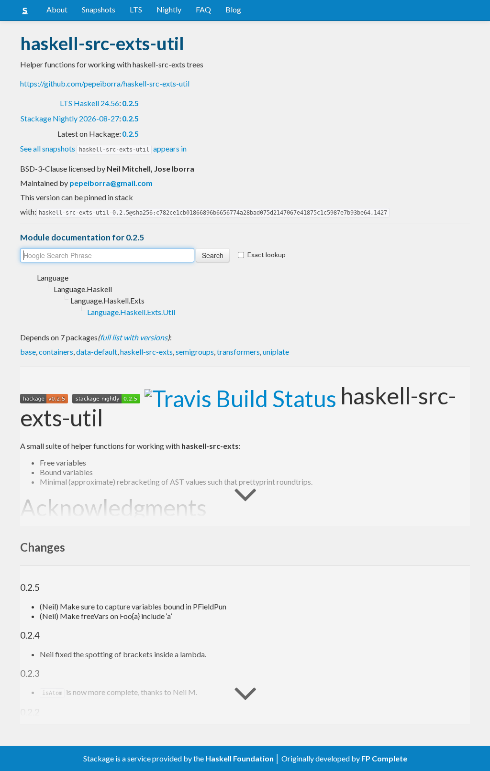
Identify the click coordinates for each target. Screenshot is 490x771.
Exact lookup (266, 254)
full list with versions (133, 337)
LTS (136, 9)
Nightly (168, 9)
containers (56, 351)
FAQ (203, 9)
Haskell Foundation (239, 758)
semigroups (195, 351)
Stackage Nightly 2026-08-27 (70, 118)
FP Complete (384, 758)
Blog (233, 9)
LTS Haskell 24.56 (89, 103)
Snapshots (98, 9)
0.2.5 (130, 103)
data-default (96, 351)
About (56, 9)
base (28, 351)
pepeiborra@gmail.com (111, 182)
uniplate (276, 351)
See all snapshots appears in (103, 148)
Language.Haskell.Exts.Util (131, 311)
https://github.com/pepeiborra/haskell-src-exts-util (104, 83)
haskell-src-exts (146, 351)
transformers (238, 351)
